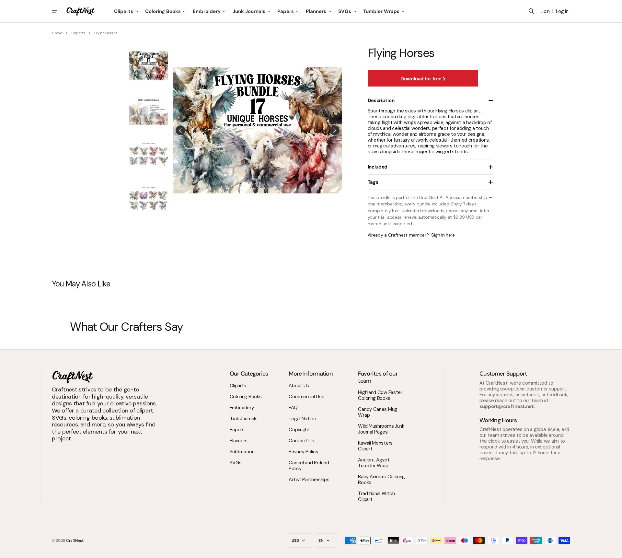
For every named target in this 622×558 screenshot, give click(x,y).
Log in (562, 11)
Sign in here (443, 235)
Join (545, 11)
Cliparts (78, 33)
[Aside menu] (59, 11)
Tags (373, 182)
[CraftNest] (80, 11)
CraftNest (74, 540)
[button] (531, 11)
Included (378, 167)
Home (57, 33)
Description (381, 100)
